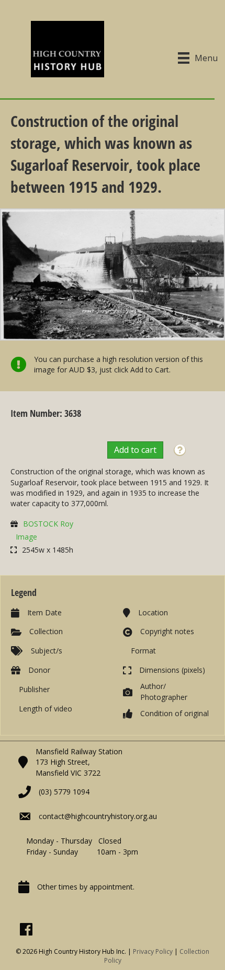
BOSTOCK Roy (48, 524)
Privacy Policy (153, 951)
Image (26, 537)
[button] (180, 451)
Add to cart (135, 449)
